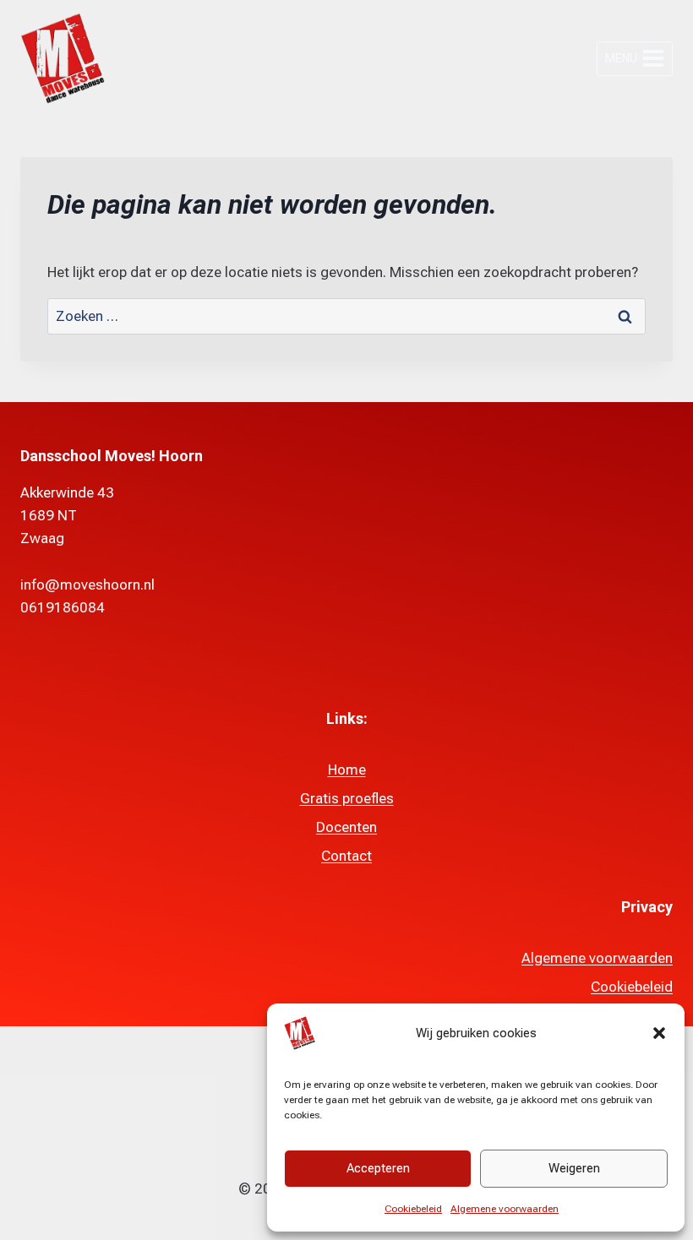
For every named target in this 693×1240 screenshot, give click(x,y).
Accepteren (378, 1168)
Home (347, 769)
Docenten (346, 827)
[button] (659, 1033)
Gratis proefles (347, 798)
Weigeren (574, 1168)
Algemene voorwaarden (504, 1209)
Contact (346, 855)
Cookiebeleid (413, 1209)
